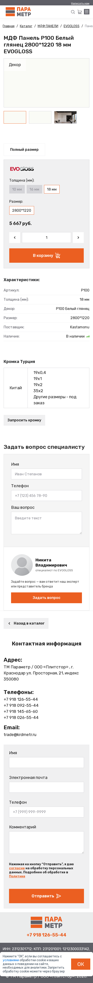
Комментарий (22, 827)
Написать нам (80, 3)
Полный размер (24, 149)
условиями (11, 960)
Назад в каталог (29, 623)
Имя (15, 464)
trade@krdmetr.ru (20, 734)
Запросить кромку (24, 420)
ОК (80, 964)
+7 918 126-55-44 (21, 699)
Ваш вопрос (23, 507)
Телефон (20, 485)
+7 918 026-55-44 (21, 717)
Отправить (43, 896)
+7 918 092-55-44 (21, 705)
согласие (17, 868)
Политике (17, 876)
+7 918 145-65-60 (21, 711)
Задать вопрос (46, 598)
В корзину (43, 255)
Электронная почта (28, 777)
